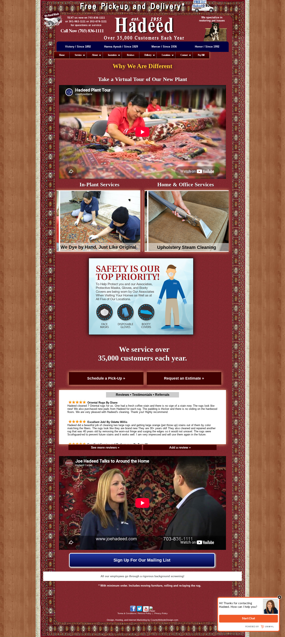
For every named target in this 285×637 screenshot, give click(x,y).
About (95, 55)
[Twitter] (139, 611)
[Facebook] (133, 611)
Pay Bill (201, 55)
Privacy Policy (161, 613)
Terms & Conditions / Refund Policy (134, 613)
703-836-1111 (96, 17)
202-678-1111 (98, 21)
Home (61, 55)
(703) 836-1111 (91, 30)
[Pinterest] (152, 611)
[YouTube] (146, 611)
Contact (184, 55)
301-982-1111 (77, 21)
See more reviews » (105, 447)
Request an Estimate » (184, 378)
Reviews (130, 55)
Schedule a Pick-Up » (106, 378)
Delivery (147, 55)
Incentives (112, 55)
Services (78, 55)
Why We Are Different (142, 66)
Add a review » (180, 447)
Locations (166, 55)
